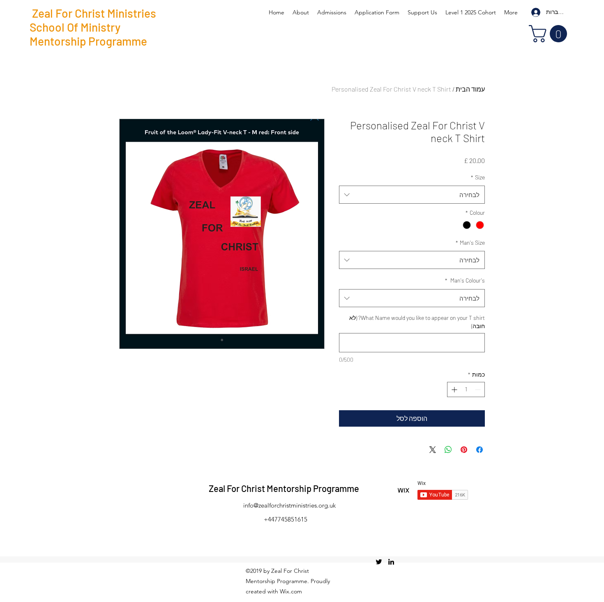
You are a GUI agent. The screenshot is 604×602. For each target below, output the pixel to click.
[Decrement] (478, 389)
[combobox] (412, 195)
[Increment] (453, 389)
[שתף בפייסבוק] (479, 450)
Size (478, 177)
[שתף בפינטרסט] (464, 450)
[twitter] (379, 562)
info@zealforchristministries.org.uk (289, 505)
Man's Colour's (465, 280)
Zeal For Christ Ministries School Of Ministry (93, 20)
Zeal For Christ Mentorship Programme (284, 488)
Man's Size (470, 242)
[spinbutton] (466, 389)
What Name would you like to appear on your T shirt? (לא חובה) (417, 321)
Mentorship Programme (88, 41)
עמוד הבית (470, 89)
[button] (550, 33)
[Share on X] (433, 450)
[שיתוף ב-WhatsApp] (448, 450)
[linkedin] (391, 562)
